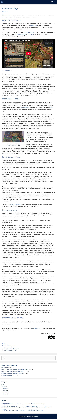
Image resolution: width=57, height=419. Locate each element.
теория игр (12, 410)
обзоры (9, 346)
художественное (22, 410)
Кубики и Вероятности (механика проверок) (12, 373)
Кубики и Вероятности (10, 350)
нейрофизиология (9, 407)
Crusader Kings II (32, 25)
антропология (6, 404)
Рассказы (5, 392)
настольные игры (40, 404)
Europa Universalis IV (22, 34)
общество (23, 407)
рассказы (48, 407)
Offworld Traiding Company (11, 348)
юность (40, 410)
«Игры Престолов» (15, 204)
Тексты (3, 386)
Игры (2, 384)
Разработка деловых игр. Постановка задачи (12, 371)
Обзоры (6, 343)
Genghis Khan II (25, 107)
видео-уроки (35, 328)
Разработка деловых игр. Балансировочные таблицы (14, 369)
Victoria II (31, 34)
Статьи (5, 394)
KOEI (51, 107)
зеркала (15, 404)
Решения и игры (5, 367)
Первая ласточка (7, 15)
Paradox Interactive (29, 32)
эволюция (32, 410)
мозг (33, 404)
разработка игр (41, 407)
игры (5, 346)
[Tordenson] (2, 2)
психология (31, 406)
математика (27, 404)
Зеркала (5, 388)
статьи (14, 346)
